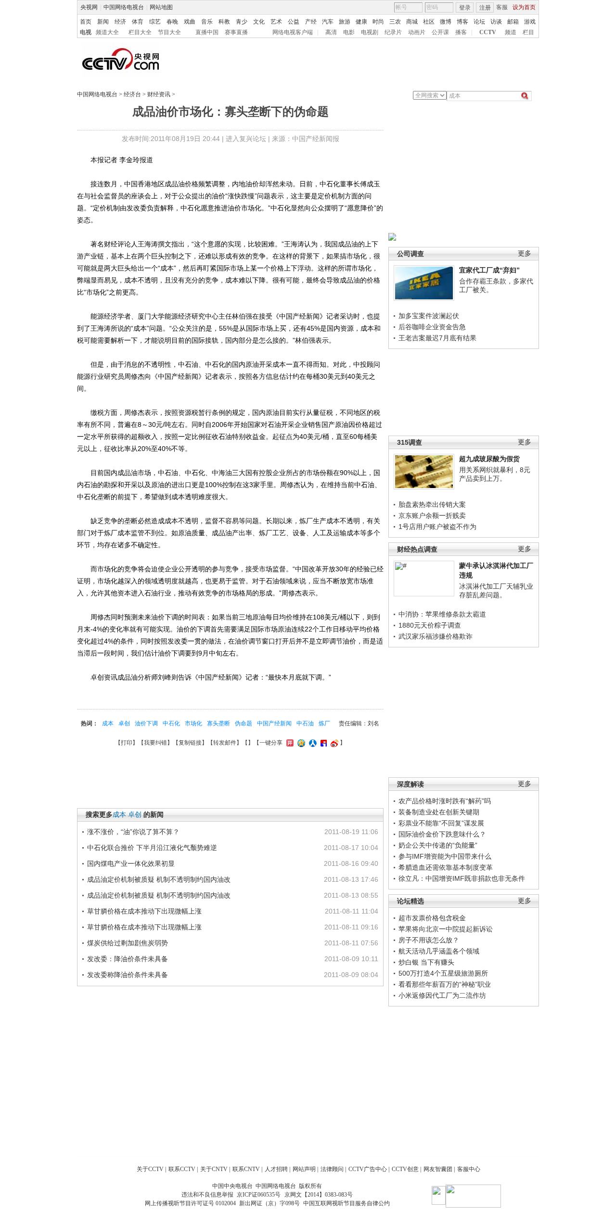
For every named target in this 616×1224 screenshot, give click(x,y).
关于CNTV (214, 1169)
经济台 (132, 94)
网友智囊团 (438, 1169)
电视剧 (369, 32)
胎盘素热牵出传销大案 (432, 504)
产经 (311, 21)
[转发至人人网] (312, 742)
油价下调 (146, 723)
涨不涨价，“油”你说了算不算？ (133, 832)
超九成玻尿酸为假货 (489, 459)
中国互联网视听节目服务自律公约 (346, 1203)
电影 (349, 32)
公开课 (440, 32)
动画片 (416, 32)
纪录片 (393, 32)
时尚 (378, 21)
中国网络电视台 (123, 7)
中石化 (171, 723)
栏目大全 (140, 32)
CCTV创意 (405, 1169)
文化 (259, 21)
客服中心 (468, 1169)
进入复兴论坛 (246, 138)
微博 (445, 21)
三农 (395, 21)
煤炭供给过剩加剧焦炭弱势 (127, 943)
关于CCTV (150, 1169)
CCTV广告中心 (367, 1169)
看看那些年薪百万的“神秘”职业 (444, 984)
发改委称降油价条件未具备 (127, 975)
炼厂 (324, 723)
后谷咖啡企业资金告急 (432, 327)
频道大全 (107, 32)
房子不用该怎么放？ (428, 940)
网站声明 (304, 1169)
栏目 (528, 32)
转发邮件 (224, 742)
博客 (462, 21)
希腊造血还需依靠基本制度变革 (445, 867)
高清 (331, 32)
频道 (510, 32)
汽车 (328, 21)
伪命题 (243, 723)
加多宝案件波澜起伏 (428, 316)
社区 (429, 21)
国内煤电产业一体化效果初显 (131, 863)
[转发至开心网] (289, 742)
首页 (85, 21)
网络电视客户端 (292, 32)
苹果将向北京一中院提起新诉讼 (445, 929)
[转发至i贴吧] (322, 742)
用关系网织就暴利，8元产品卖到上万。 (494, 474)
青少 (241, 21)
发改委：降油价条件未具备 (127, 959)
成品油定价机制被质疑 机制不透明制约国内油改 (159, 879)
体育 (137, 21)
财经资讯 (158, 94)
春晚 (172, 21)
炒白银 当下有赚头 (426, 962)
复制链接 (190, 742)
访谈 (496, 21)
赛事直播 (236, 32)
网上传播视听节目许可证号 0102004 (190, 1203)
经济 (120, 21)
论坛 (479, 21)
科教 (224, 21)
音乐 (207, 21)
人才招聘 (276, 1169)
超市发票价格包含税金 (432, 918)
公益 (293, 21)
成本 (108, 723)
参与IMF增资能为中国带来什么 (444, 856)
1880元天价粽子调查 (429, 625)
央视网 (89, 7)
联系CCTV (181, 1169)
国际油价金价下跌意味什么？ (442, 834)
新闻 (103, 21)
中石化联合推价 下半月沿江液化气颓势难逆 (152, 847)
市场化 (193, 723)
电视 (85, 32)
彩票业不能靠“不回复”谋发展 (441, 823)
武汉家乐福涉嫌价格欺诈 (435, 636)
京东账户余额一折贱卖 (432, 515)
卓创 (124, 723)
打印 (126, 742)
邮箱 (513, 21)
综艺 (155, 21)
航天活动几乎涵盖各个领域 (438, 951)
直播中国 (206, 32)
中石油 (305, 723)
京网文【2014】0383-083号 (318, 1194)
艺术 (276, 21)
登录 (465, 7)
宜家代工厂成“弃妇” (489, 270)
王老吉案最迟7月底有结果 (437, 338)
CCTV (487, 32)
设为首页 (524, 7)
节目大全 (169, 32)
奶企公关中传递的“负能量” (437, 845)
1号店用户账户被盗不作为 (437, 526)
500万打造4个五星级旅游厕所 (443, 973)
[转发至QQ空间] (300, 742)
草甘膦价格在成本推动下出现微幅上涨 (144, 911)
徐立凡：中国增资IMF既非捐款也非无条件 (461, 878)
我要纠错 (155, 742)
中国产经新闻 (274, 723)
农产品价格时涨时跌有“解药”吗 (444, 801)
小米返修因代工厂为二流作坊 (442, 995)
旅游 (344, 21)
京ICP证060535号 (259, 1194)
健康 (361, 21)
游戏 (530, 21)
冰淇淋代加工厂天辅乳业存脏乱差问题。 (496, 590)
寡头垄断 (218, 723)
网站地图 (161, 7)
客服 (502, 7)
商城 (412, 21)
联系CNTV (246, 1169)
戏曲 (189, 21)
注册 (485, 7)
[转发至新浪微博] (333, 742)
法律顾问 (332, 1169)
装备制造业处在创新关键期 (438, 812)
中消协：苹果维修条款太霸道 (442, 614)
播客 (461, 32)
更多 (524, 253)
